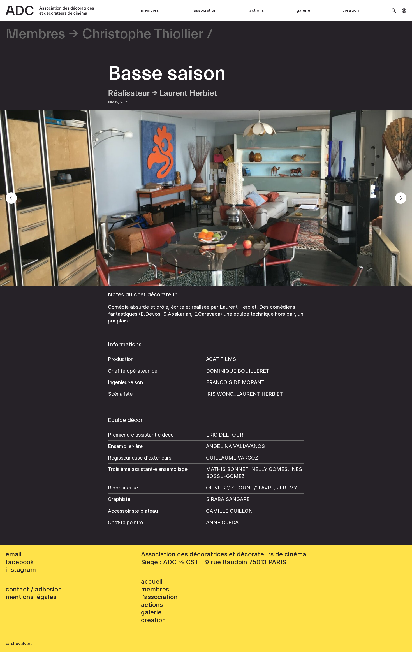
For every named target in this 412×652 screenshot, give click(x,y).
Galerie (303, 10)
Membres (150, 10)
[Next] (400, 198)
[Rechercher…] (394, 10)
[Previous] (11, 198)
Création (350, 10)
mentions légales (31, 596)
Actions (256, 10)
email (14, 554)
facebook (20, 562)
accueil (152, 581)
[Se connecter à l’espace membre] (404, 10)
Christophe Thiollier (142, 34)
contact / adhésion (34, 589)
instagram (21, 569)
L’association (204, 10)
